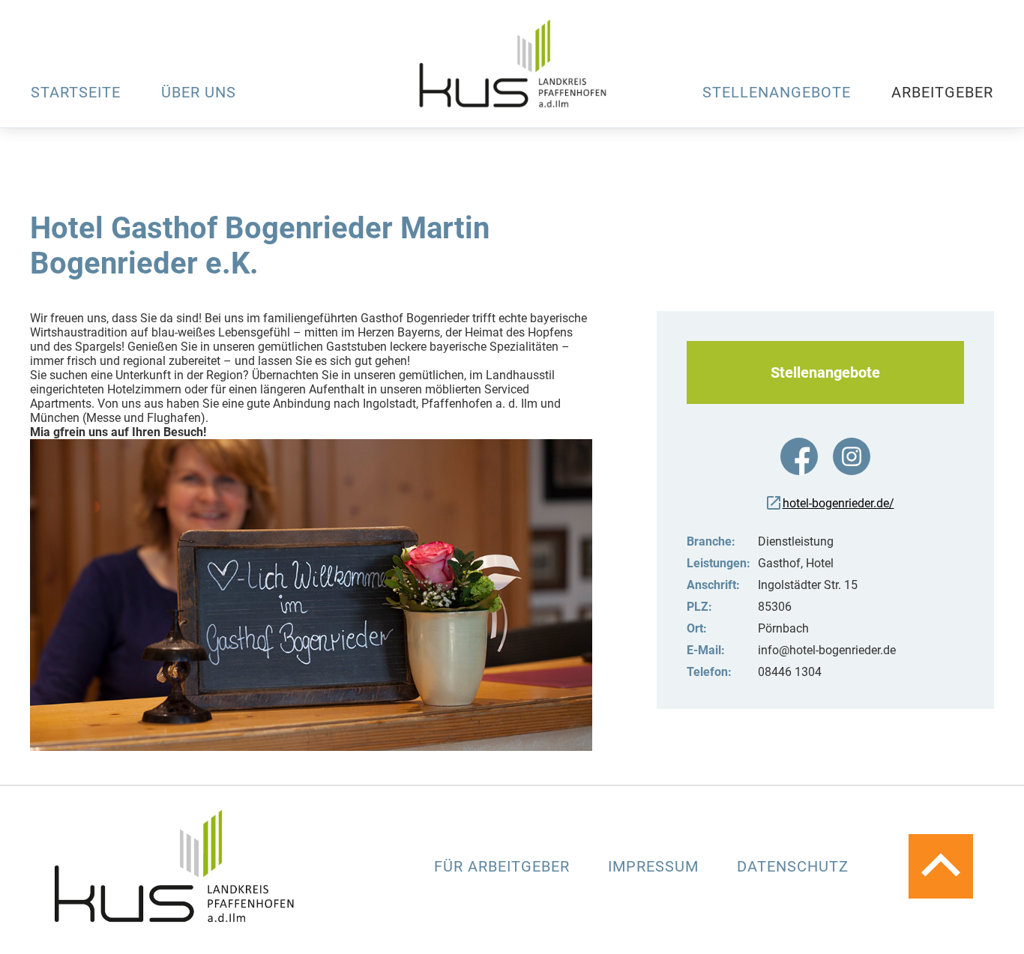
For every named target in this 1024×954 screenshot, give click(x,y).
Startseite (76, 92)
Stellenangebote (776, 92)
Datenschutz (793, 866)
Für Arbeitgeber (504, 866)
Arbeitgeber (942, 92)
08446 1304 (790, 672)
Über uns (198, 92)
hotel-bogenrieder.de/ (838, 503)
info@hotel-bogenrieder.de (827, 650)
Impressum (655, 866)
